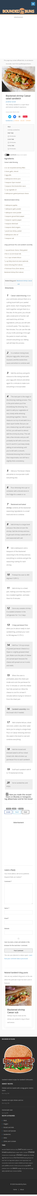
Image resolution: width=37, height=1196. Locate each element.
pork (29, 1165)
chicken (19, 1155)
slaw (27, 1168)
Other (5, 1138)
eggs (3, 1157)
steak (11, 1171)
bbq (17, 1149)
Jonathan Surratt (11, 102)
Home (15, 1189)
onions (21, 1163)
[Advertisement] (18, 38)
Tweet (17, 812)
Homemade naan (7, 1110)
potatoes (4, 1168)
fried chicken (20, 1158)
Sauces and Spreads (10, 1131)
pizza (19, 1165)
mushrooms (11, 1163)
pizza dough (24, 1165)
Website (6, 928)
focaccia (11, 1157)
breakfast (9, 1152)
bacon (8, 1149)
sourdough (30, 1168)
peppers (31, 1163)
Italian (13, 1160)
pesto (3, 1165)
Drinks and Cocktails (10, 1141)
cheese (16, 120)
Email (6, 918)
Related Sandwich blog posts (16, 972)
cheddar (25, 1152)
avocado (4, 1149)
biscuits (24, 1149)
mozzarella (5, 1163)
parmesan (25, 1163)
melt (30, 1160)
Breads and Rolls (9, 1127)
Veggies (6, 1124)
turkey (20, 1171)
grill (28, 1157)
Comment (8, 881)
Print (25, 812)
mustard (16, 1163)
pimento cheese (13, 1165)
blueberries (29, 1149)
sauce (14, 1168)
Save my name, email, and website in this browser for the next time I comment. (17, 943)
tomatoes (15, 1171)
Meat (5, 1120)
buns (14, 1152)
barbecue (12, 1149)
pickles (7, 1165)
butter (21, 1152)
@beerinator (13, 799)
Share (8, 812)
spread (7, 1171)
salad (22, 120)
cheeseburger (12, 1155)
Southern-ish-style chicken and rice (12, 1100)
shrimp (28, 120)
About (22, 1189)
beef (19, 1149)
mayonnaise (25, 1160)
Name (6, 908)
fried (15, 1158)
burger (17, 1152)
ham (6, 1160)
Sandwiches (9, 120)
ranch (8, 1168)
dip (28, 1155)
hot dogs (9, 1160)
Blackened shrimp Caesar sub (16, 1011)
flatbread (6, 1157)
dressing (32, 1155)
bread (4, 1152)
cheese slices (5, 1155)
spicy (3, 1171)
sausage (19, 1168)
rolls (11, 1168)
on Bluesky (15, 797)
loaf (21, 1160)
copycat (25, 1155)
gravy (26, 1157)
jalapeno (17, 1160)
